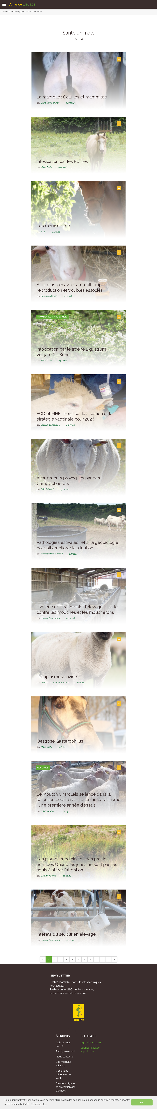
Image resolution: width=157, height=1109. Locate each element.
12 (108, 959)
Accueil (79, 39)
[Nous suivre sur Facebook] (70, 1031)
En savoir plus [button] (38, 1104)
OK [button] (142, 1102)
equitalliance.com (91, 1042)
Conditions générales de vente (63, 1074)
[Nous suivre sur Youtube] (87, 1031)
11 (102, 959)
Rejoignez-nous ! (65, 1051)
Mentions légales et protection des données (65, 1087)
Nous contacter (65, 1056)
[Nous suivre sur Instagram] (78, 1031)
